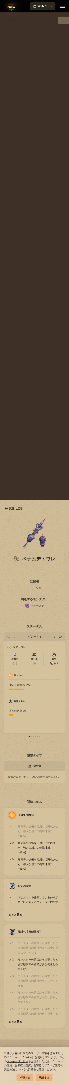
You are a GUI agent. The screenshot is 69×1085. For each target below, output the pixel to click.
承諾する (44, 1077)
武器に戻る (16, 508)
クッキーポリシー (17, 1061)
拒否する (25, 1077)
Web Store (45, 6)
